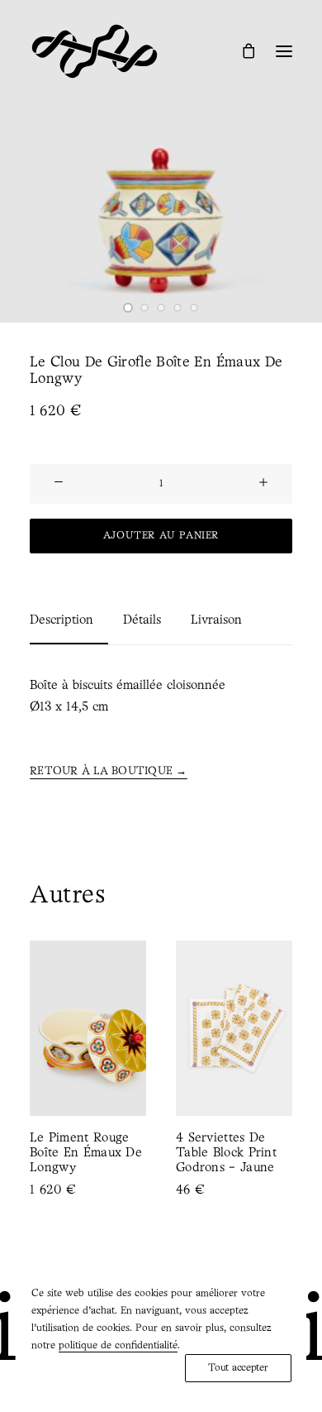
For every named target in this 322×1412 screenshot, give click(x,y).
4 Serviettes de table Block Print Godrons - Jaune (162, 1153)
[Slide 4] (177, 307)
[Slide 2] (144, 307)
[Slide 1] (128, 307)
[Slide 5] (194, 307)
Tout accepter (238, 1367)
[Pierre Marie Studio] (94, 51)
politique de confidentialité (118, 1345)
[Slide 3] (161, 307)
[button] (284, 51)
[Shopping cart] (241, 50)
